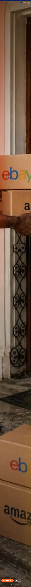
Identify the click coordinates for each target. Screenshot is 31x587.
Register (25, 2)
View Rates (17, 580)
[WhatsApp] (29, 0)
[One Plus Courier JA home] (3, 3)
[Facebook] (6, 0)
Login (21, 2)
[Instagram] (5, 0)
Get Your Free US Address (7, 580)
